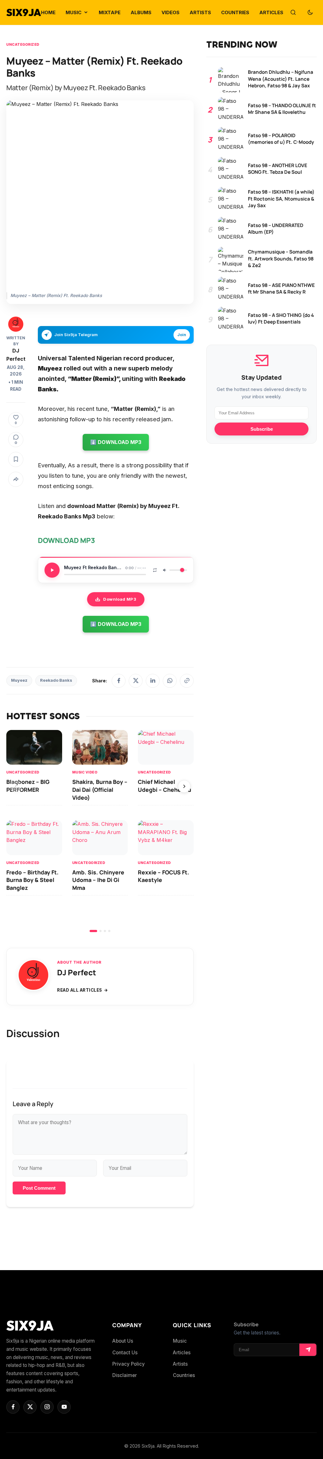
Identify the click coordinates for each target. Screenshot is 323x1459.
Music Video (85, 772)
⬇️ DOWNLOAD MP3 (115, 442)
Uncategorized (22, 44)
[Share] (15, 479)
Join (181, 334)
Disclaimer (124, 1375)
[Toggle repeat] (154, 570)
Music (180, 1341)
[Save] (15, 459)
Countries (184, 1375)
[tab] (93, 931)
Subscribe (261, 429)
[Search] (293, 12)
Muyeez (19, 680)
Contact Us (125, 1353)
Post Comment (39, 1188)
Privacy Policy (128, 1364)
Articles (182, 1353)
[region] (100, 831)
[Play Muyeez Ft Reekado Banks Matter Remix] (52, 570)
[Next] (184, 786)
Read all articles (79, 990)
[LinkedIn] (153, 681)
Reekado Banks (56, 680)
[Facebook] (119, 681)
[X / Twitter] (136, 681)
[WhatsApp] (170, 681)
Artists (180, 1364)
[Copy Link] (187, 681)
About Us (122, 1341)
